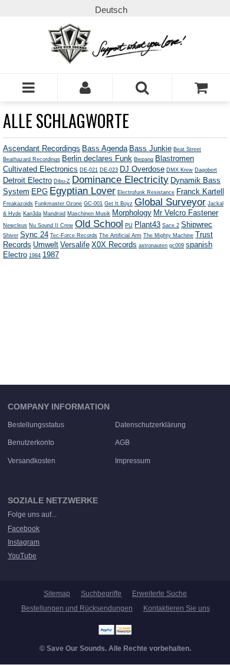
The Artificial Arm (120, 235)
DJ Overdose (142, 169)
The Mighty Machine (168, 235)
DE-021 (89, 170)
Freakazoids (18, 204)
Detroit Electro (27, 180)
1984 (35, 255)
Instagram (24, 542)
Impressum (132, 461)
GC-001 (93, 204)
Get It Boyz (118, 204)
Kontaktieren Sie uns (176, 608)
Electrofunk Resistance (146, 192)
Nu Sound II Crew (51, 225)
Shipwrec (196, 224)
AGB (122, 442)
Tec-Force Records (73, 235)
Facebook (24, 529)
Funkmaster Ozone (58, 204)
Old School (99, 224)
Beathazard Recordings (31, 159)
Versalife (75, 244)
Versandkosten (31, 461)
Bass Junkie (150, 148)
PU (129, 225)
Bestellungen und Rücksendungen (77, 608)
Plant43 (147, 224)
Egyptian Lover (83, 190)
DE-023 (109, 170)
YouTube (22, 556)
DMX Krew (179, 170)
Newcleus (15, 225)
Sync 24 (34, 234)
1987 (50, 254)
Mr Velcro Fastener (185, 212)
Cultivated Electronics (40, 169)
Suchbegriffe (101, 593)
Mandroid (54, 214)
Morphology (132, 212)
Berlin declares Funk (97, 158)
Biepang (143, 159)
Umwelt (45, 244)
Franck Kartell (200, 191)
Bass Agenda (104, 148)
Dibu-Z (62, 181)
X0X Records (114, 244)
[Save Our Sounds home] (115, 43)
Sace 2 (170, 225)
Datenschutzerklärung (150, 425)
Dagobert (206, 170)
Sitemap (57, 593)
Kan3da (32, 214)
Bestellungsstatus (36, 425)
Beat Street (187, 149)
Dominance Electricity (120, 179)
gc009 (176, 245)
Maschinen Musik (88, 214)
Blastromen (174, 158)
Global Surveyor (170, 202)
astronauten (153, 245)
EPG (39, 191)
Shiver (10, 235)
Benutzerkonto (31, 442)
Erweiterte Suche (159, 593)
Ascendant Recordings (41, 148)
